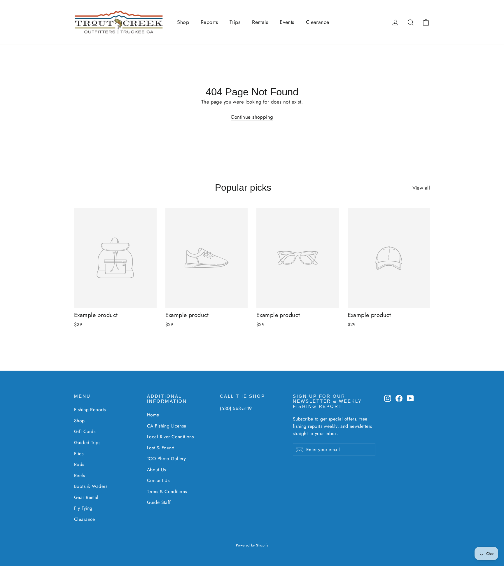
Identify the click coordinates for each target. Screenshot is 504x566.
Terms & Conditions (167, 491)
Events (287, 22)
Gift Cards (84, 431)
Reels (79, 475)
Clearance (317, 22)
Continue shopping (252, 116)
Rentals (260, 22)
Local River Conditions (170, 436)
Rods (79, 464)
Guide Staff (159, 502)
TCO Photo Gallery (166, 458)
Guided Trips (87, 442)
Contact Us (158, 480)
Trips (235, 22)
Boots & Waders (90, 486)
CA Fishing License (166, 426)
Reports (209, 22)
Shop (183, 22)
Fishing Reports (90, 409)
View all (421, 187)
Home (153, 414)
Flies (78, 453)
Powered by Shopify (252, 545)
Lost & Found (160, 447)
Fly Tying (83, 508)
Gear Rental (86, 497)
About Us (156, 469)
